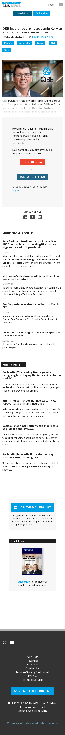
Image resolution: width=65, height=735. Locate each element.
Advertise (32, 661)
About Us (32, 657)
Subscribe (42, 13)
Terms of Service (32, 680)
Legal (40, 43)
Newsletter (22, 13)
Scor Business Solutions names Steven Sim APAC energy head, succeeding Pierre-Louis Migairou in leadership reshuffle (29, 244)
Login (51, 4)
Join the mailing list (35, 507)
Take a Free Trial (32, 177)
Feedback (32, 664)
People (8, 43)
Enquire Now (32, 162)
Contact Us (32, 668)
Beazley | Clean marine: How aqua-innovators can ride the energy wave (30, 427)
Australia (24, 43)
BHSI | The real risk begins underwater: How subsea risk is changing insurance (29, 402)
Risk (53, 43)
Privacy (32, 676)
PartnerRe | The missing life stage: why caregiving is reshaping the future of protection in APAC (32, 375)
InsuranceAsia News (42, 36)
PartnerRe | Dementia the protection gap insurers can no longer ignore (28, 456)
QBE (6, 50)
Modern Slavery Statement (32, 672)
